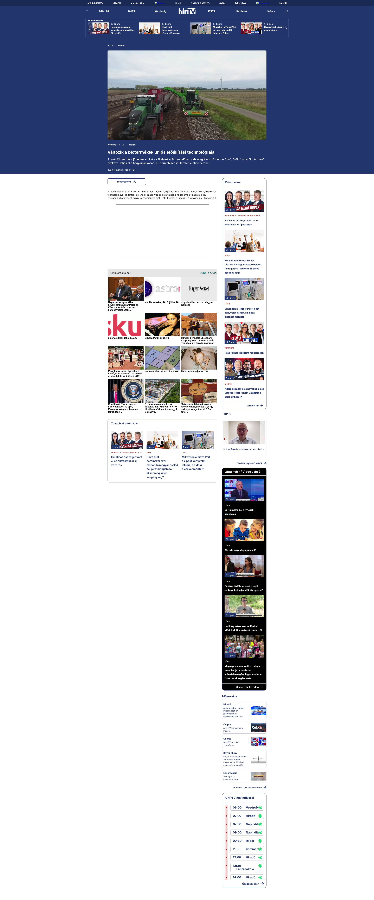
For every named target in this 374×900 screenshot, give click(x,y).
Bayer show (230, 752)
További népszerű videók (249, 463)
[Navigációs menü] (87, 11)
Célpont (227, 724)
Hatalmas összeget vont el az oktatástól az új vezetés (123, 30)
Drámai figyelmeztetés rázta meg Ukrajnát (244, 449)
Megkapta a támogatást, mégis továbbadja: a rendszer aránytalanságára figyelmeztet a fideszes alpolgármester (243, 672)
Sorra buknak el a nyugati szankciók (239, 511)
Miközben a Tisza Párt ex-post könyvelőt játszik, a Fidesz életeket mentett (224, 31)
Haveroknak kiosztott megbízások (275, 28)
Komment (229, 347)
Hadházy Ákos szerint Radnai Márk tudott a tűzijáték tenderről (243, 628)
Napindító (253, 824)
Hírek (149, 452)
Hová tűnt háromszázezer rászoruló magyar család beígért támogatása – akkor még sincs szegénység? (162, 467)
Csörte (227, 738)
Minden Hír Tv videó (247, 687)
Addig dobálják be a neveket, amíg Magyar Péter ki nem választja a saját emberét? (244, 392)
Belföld (121, 45)
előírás (132, 144)
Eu (123, 144)
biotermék (112, 144)
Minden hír (252, 405)
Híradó (227, 704)
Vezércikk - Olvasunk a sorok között (126, 452)
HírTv (110, 45)
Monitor (228, 384)
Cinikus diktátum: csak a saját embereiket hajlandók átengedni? (244, 588)
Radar (250, 841)
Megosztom (124, 181)
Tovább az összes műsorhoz (247, 787)
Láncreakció (230, 772)
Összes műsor (250, 883)
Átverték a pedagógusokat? (240, 550)
